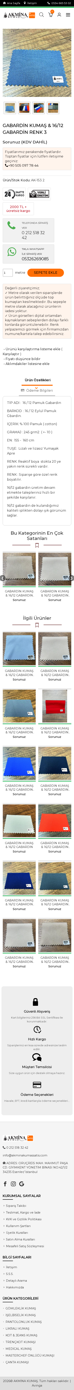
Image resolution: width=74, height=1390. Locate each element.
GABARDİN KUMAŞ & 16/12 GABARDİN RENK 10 (19, 675)
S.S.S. (9, 1274)
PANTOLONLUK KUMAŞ (24, 1322)
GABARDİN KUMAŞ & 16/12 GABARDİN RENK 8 (54, 789)
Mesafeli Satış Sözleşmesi (25, 1246)
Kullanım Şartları (18, 1226)
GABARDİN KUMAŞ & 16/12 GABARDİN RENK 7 (19, 904)
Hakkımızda (15, 1287)
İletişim (31, 3)
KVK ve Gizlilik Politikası (24, 1219)
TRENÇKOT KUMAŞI (21, 1342)
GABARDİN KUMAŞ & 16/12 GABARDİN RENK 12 (54, 904)
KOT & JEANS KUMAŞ (21, 1335)
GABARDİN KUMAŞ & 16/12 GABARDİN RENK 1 (19, 595)
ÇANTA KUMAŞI (17, 1362)
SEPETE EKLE (45, 273)
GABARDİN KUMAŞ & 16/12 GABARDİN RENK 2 (19, 732)
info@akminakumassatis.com (25, 1155)
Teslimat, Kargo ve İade (23, 1212)
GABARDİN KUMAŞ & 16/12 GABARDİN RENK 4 (54, 847)
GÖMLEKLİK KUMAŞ (21, 1308)
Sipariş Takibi (16, 1206)
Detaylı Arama (16, 1280)
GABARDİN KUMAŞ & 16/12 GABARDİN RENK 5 (54, 732)
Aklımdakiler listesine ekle (26, 364)
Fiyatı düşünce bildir (21, 359)
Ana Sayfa (13, 3)
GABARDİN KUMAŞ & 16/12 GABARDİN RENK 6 (19, 789)
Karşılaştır (11, 354)
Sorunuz (11, 142)
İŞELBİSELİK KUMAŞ (21, 1315)
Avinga (37, 1385)
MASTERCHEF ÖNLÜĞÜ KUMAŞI (30, 1355)
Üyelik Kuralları (17, 1233)
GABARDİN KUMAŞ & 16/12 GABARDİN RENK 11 (54, 595)
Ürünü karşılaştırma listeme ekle (31, 349)
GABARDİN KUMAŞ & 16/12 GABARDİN (19, 845)
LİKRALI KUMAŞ (17, 1328)
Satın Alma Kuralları (20, 1239)
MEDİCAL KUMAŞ (19, 1349)
